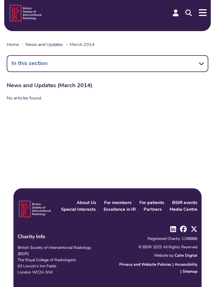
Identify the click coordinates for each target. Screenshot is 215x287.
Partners (153, 209)
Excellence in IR (120, 209)
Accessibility (186, 265)
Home (13, 45)
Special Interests (78, 209)
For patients (151, 203)
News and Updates (44, 45)
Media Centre (183, 209)
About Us (86, 203)
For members (118, 203)
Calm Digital (186, 256)
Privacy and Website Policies (145, 265)
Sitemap (190, 272)
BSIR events (184, 203)
